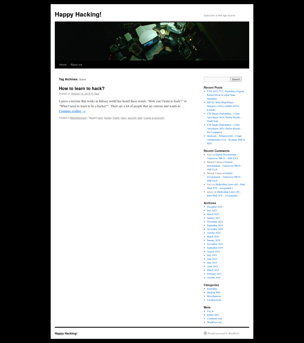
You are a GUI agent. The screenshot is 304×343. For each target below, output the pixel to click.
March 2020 (213, 236)
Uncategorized (214, 299)
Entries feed (213, 314)
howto (116, 117)
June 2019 (212, 258)
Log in (210, 311)
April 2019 (212, 266)
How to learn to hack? (82, 88)
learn (124, 117)
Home (62, 64)
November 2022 (215, 221)
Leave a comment (154, 117)
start (140, 117)
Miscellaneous (78, 117)
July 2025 (212, 210)
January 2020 (213, 240)
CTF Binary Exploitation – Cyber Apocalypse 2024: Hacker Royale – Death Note (224, 117)
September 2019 (215, 247)
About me (76, 64)
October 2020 (213, 232)
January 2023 (213, 217)
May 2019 (212, 262)
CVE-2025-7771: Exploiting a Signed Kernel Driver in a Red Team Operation (225, 94)
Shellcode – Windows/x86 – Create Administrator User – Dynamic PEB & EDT (226, 139)
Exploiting (212, 288)
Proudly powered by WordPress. (224, 333)
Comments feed (214, 318)
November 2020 (215, 229)
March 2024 (213, 214)
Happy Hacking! (78, 14)
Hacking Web (213, 292)
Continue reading (72, 111)
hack (100, 117)
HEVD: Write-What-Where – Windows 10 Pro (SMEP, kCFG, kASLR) (223, 106)
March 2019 (213, 270)
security (132, 117)
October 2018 (213, 277)
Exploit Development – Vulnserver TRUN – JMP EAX (224, 165)
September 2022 (215, 225)
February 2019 (214, 273)
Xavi (96, 93)
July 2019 (212, 255)
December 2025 (215, 206)
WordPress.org (214, 322)
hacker (107, 117)
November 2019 (215, 244)
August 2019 (213, 251)
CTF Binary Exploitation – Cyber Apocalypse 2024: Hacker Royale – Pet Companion (224, 128)
